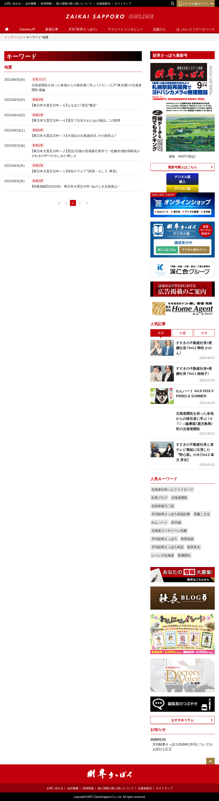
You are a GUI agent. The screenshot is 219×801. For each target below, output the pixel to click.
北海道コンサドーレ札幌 (169, 530)
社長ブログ (159, 497)
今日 (161, 333)
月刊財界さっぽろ (164, 538)
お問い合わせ (12, 3)
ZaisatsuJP (27, 29)
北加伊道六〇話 (162, 505)
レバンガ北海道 (162, 555)
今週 (182, 333)
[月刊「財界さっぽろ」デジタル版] (167, 250)
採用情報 (46, 3)
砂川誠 (176, 522)
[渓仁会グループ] (182, 269)
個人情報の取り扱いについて (74, 3)
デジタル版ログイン (195, 3)
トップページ (13, 37)
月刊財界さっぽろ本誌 (167, 547)
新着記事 (51, 29)
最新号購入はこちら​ (182, 167)
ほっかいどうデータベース (195, 29)
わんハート (159, 522)
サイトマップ (123, 3)
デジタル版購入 (183, 179)
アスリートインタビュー (125, 29)
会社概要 (30, 3)
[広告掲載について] (182, 288)
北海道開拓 (179, 497)
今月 (204, 333)
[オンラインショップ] (182, 204)
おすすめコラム (182, 720)
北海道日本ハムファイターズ (172, 489)
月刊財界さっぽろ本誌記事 (170, 514)
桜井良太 (193, 547)
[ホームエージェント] (182, 308)
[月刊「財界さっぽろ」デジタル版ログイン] (194, 250)
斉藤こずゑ (202, 514)
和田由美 (187, 538)
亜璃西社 (184, 555)
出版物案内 (103, 3)
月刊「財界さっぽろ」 (83, 29)
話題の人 (159, 29)
